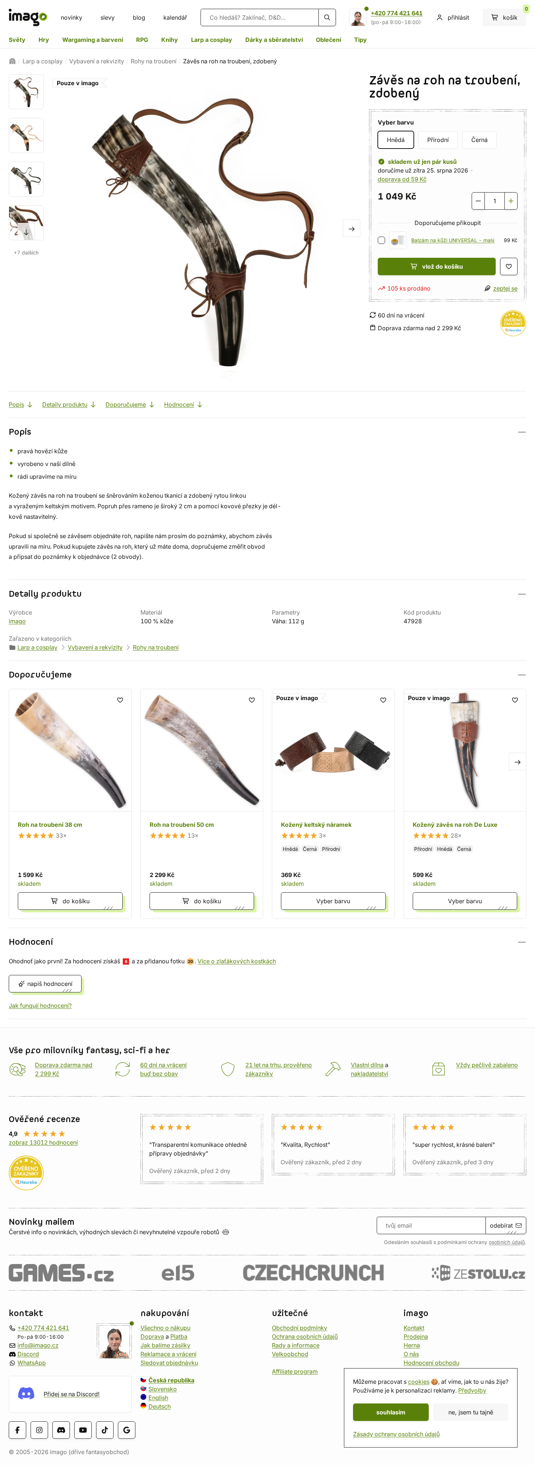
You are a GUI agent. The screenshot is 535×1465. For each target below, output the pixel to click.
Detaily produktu (64, 404)
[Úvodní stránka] (12, 61)
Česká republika (171, 1380)
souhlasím (390, 1412)
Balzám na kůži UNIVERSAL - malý (453, 240)
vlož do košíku (442, 266)
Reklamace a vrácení (168, 1354)
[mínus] (478, 201)
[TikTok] (105, 1430)
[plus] (511, 201)
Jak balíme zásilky (165, 1345)
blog (139, 17)
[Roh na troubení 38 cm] (70, 804)
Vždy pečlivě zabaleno (487, 1065)
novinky (71, 17)
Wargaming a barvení (92, 39)
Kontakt (414, 1327)
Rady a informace (296, 1345)
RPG (142, 39)
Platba (178, 1336)
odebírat (501, 1225)
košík (514, 15)
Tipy (360, 39)
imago (17, 621)
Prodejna (416, 1336)
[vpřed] (26, 231)
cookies (418, 1381)
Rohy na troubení (154, 61)
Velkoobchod (290, 1354)
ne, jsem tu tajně (470, 1412)
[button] (267, 432)
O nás (411, 1354)
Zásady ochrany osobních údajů (396, 1434)
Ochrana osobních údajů (305, 1336)
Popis (16, 404)
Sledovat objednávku (169, 1362)
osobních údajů (507, 1242)
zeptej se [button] (505, 288)
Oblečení (328, 39)
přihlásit (458, 17)
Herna (412, 1345)
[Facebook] (17, 1430)
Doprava (152, 1336)
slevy (107, 17)
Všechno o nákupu (165, 1327)
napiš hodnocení (49, 983)
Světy (17, 39)
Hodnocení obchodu (431, 1362)
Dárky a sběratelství (274, 39)
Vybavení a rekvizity (96, 61)
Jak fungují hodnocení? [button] (40, 1005)
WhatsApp (31, 1362)
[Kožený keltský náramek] (333, 804)
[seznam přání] (509, 266)
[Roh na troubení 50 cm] (202, 804)
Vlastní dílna (367, 1065)
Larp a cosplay (211, 39)
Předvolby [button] (472, 1390)
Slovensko (162, 1389)
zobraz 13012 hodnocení (43, 1142)
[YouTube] (83, 1430)
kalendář (175, 17)
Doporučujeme (126, 404)
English (158, 1397)
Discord (28, 1354)
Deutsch (159, 1406)
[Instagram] (39, 1430)
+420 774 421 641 (397, 13)
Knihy (169, 39)
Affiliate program (295, 1371)
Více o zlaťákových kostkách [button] (237, 961)
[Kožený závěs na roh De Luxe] (465, 804)
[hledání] (327, 17)
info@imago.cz (38, 1345)
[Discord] (61, 1430)
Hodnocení (179, 404)
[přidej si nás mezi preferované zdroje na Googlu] (126, 1430)
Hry (44, 39)
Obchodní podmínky (299, 1327)
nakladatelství (369, 1073)
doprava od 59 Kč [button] (402, 179)
